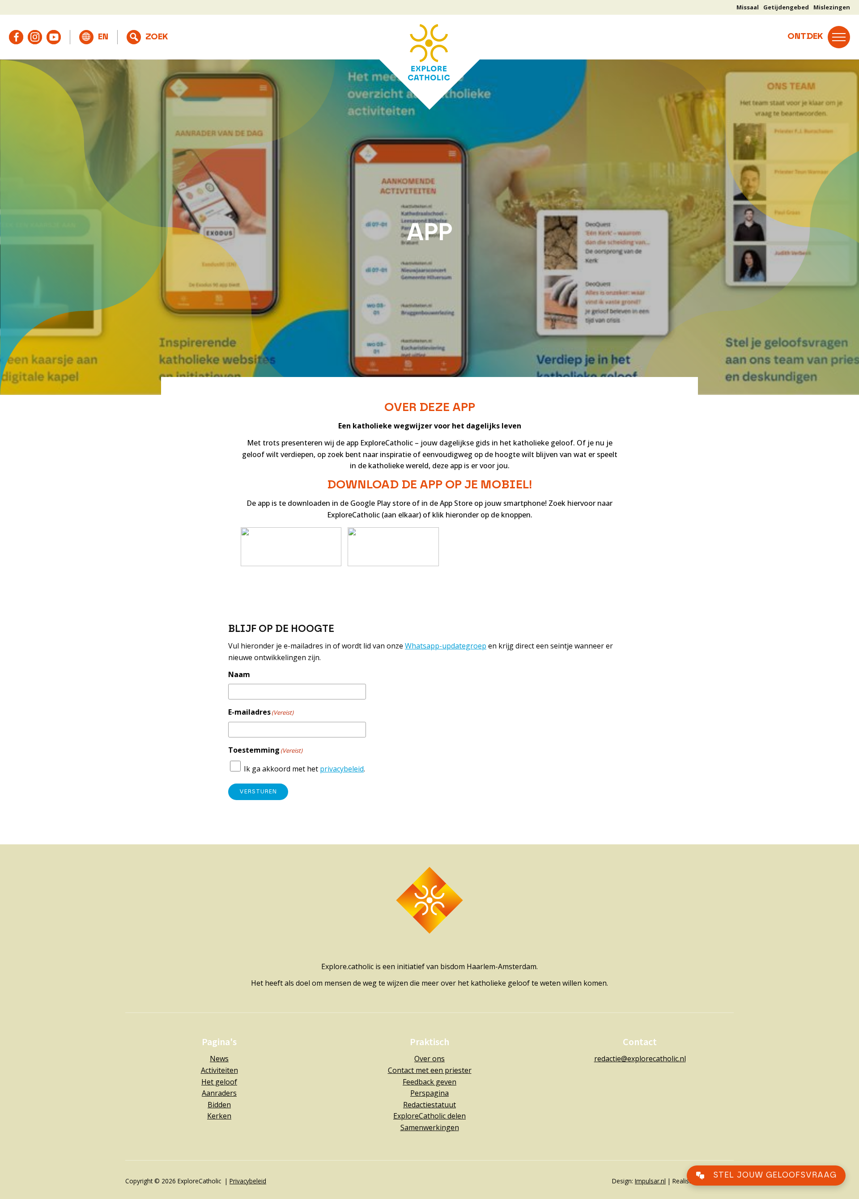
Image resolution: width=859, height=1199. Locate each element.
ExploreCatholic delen (429, 1116)
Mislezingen (831, 7)
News (219, 1058)
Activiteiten (219, 1070)
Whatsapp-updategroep (445, 646)
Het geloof (219, 1082)
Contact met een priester (430, 1070)
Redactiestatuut (429, 1105)
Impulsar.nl (650, 1181)
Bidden (219, 1105)
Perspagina (429, 1093)
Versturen (258, 792)
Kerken (219, 1116)
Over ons (429, 1058)
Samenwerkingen (429, 1127)
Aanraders (219, 1093)
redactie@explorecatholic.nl (640, 1058)
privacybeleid (342, 769)
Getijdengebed (786, 7)
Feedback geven (429, 1082)
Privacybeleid (248, 1181)
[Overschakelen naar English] (93, 37)
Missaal (747, 7)
